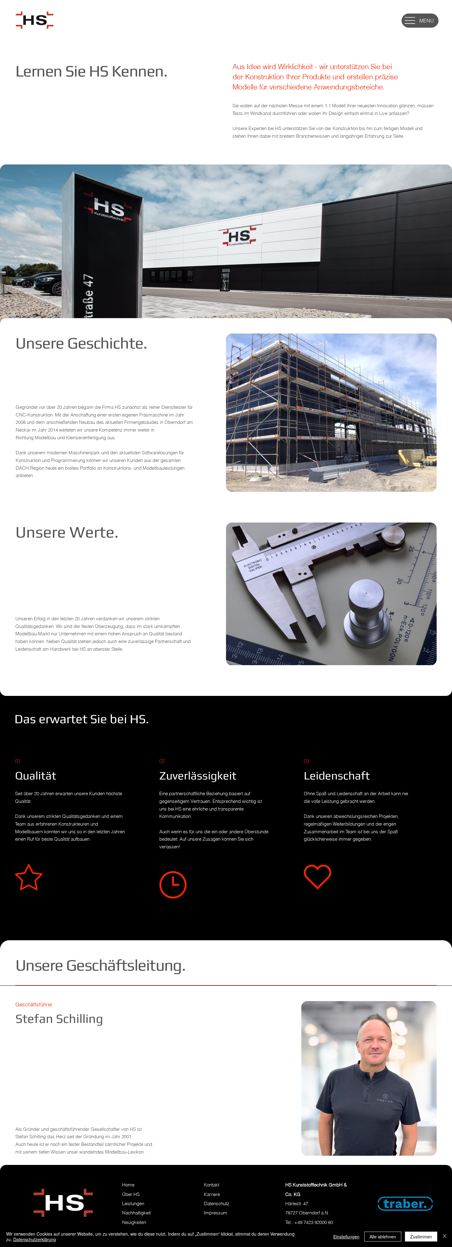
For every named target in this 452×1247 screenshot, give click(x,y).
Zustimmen (421, 1236)
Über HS (131, 1194)
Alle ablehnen (383, 1236)
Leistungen (133, 1203)
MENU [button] (426, 21)
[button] (410, 20)
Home (128, 1185)
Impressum (215, 1213)
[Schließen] (444, 1236)
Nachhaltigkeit (136, 1213)
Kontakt (211, 1185)
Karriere (212, 1194)
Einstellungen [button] (346, 1236)
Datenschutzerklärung (34, 1239)
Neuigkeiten (134, 1222)
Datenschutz (216, 1203)
